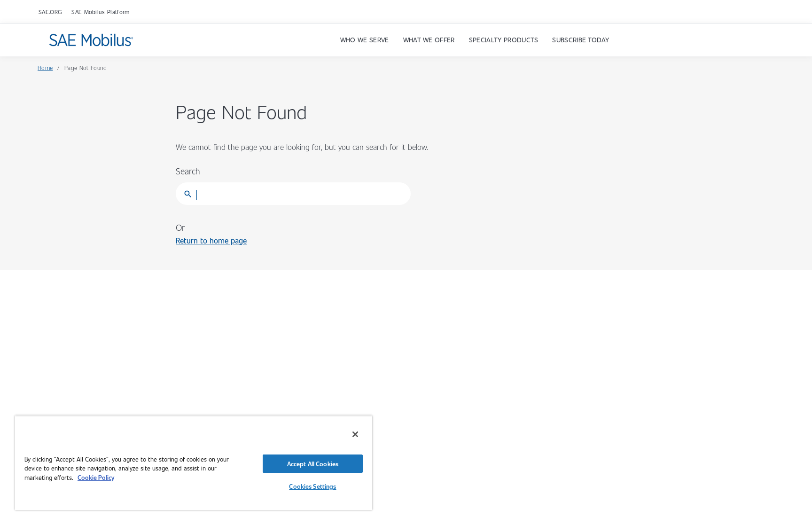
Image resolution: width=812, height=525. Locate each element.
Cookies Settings (312, 486)
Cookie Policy (96, 477)
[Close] (355, 434)
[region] (193, 462)
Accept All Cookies (312, 464)
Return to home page (211, 240)
